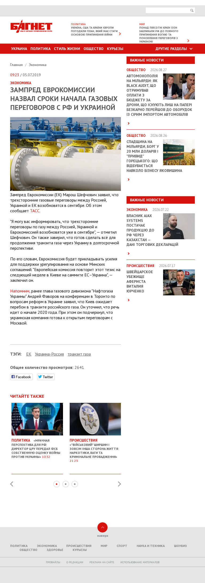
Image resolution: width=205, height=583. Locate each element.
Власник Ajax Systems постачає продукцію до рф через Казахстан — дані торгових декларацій (152, 230)
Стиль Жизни (67, 48)
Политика (40, 48)
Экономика (37, 64)
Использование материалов (139, 562)
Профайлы (53, 562)
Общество (94, 48)
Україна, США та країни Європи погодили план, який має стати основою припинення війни (94, 31)
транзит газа (79, 354)
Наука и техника (151, 546)
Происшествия (78, 546)
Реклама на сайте (101, 562)
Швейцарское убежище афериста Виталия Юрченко (140, 281)
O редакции (74, 562)
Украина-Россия (49, 354)
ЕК (28, 354)
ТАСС (35, 210)
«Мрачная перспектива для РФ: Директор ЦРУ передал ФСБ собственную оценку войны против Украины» (35, 448)
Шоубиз (180, 546)
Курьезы (115, 48)
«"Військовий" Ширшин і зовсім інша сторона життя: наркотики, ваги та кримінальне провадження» (94, 450)
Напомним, (20, 291)
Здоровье (55, 550)
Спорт (122, 546)
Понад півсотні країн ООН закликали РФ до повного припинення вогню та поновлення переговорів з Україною (158, 34)
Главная (17, 64)
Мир (104, 546)
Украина (19, 48)
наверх (102, 536)
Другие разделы (171, 48)
